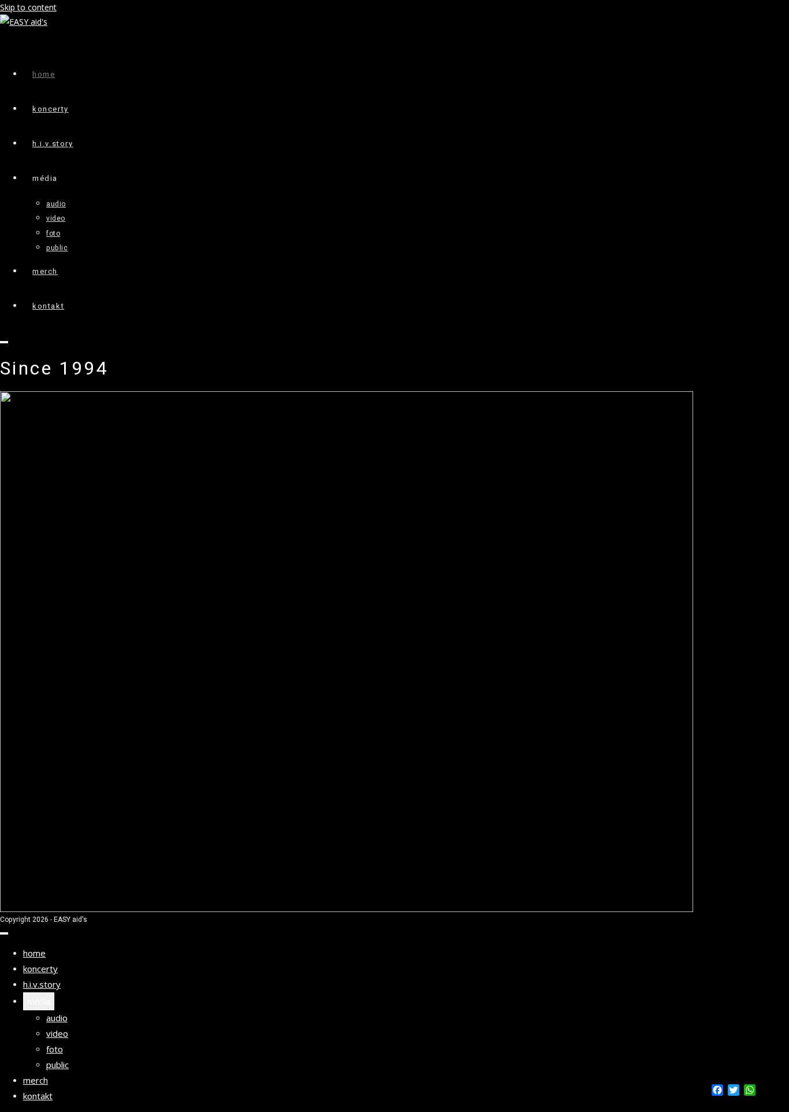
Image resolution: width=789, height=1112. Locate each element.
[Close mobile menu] (4, 933)
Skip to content (28, 7)
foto (54, 1049)
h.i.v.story (42, 984)
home (34, 953)
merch (35, 1080)
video (57, 1033)
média (38, 1001)
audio (57, 1018)
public (57, 1064)
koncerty (40, 968)
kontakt (38, 1096)
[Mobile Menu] (4, 342)
